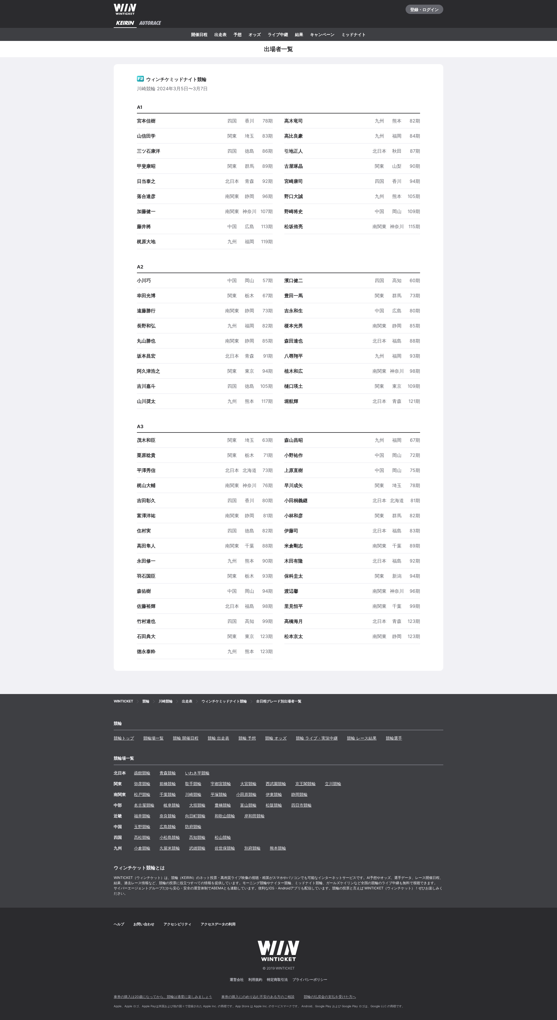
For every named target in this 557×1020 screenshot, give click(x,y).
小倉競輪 (142, 848)
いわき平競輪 (197, 772)
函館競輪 (142, 772)
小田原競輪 (246, 794)
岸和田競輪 (254, 815)
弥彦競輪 (142, 783)
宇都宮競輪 (221, 783)
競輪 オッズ (276, 738)
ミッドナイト (353, 34)
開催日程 (199, 34)
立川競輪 (333, 783)
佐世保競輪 (225, 848)
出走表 (220, 34)
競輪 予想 (247, 738)
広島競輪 (168, 826)
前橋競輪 (168, 783)
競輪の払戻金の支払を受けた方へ (330, 996)
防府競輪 (193, 826)
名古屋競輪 (144, 805)
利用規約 (255, 979)
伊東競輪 (274, 794)
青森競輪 (168, 772)
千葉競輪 (168, 794)
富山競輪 (248, 805)
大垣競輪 (197, 805)
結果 (299, 34)
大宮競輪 (248, 783)
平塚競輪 (219, 794)
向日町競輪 (195, 815)
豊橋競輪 (223, 805)
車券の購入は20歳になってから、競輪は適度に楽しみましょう (163, 996)
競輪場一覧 (153, 738)
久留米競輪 (170, 848)
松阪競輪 (274, 805)
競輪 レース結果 (362, 738)
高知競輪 (197, 837)
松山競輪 (223, 837)
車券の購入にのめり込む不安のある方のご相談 (257, 996)
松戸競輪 (142, 794)
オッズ (255, 34)
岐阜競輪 (172, 805)
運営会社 (237, 979)
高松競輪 (142, 837)
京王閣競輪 (305, 783)
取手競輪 (193, 783)
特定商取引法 (277, 979)
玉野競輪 (142, 826)
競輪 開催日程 (185, 738)
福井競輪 (142, 815)
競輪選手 (394, 738)
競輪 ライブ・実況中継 (317, 738)
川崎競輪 (193, 794)
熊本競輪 (278, 848)
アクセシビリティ (177, 924)
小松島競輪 (170, 837)
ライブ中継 (278, 34)
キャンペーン (322, 34)
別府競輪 (252, 848)
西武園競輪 (276, 783)
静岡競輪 (299, 794)
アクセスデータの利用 (218, 924)
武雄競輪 (197, 848)
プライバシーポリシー (309, 979)
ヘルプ (119, 924)
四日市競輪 (301, 805)
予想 (238, 34)
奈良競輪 (168, 815)
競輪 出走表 (218, 738)
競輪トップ (124, 738)
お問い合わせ (143, 924)
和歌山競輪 (225, 815)
